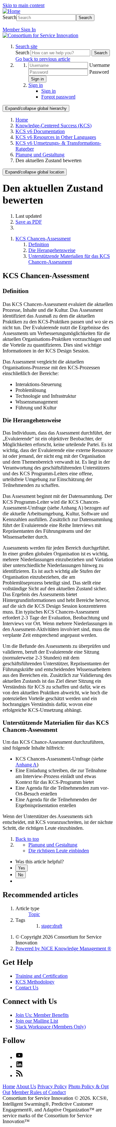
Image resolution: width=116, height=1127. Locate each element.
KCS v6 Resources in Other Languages (55, 137)
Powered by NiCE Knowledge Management (63, 948)
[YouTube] (19, 1057)
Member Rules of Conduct (39, 1092)
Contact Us (26, 987)
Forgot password (58, 97)
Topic (34, 914)
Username (99, 65)
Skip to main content (23, 5)
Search (9, 17)
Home (21, 119)
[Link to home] (40, 35)
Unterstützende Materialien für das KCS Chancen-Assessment (69, 259)
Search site (26, 46)
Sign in (37, 79)
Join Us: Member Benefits (42, 1015)
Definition (38, 244)
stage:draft (51, 926)
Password (99, 72)
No (20, 874)
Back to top (27, 839)
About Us (26, 1086)
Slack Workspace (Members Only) (50, 1026)
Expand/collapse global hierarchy (36, 108)
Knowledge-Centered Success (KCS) (53, 125)
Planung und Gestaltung (39, 154)
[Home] (11, 11)
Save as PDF (28, 222)
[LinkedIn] (19, 1066)
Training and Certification (41, 976)
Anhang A (26, 764)
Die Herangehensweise (51, 250)
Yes (21, 868)
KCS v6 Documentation (40, 131)
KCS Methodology (34, 982)
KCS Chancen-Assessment (43, 238)
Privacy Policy (52, 1086)
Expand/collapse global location (34, 172)
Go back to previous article (42, 59)
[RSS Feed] (19, 1075)
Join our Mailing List (36, 1021)
